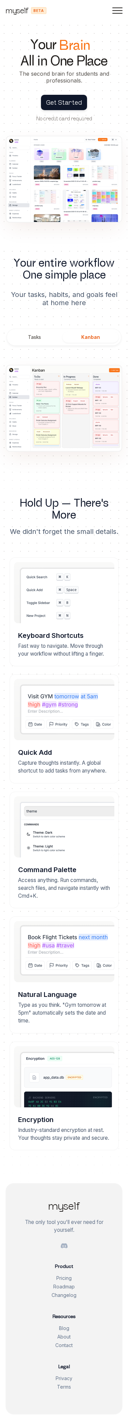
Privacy (64, 1378)
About (64, 1337)
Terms (64, 1387)
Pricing (64, 1278)
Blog (64, 1328)
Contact (64, 1345)
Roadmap (64, 1286)
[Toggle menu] (117, 10)
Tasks (34, 337)
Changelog (64, 1295)
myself (16, 10)
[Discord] (64, 1246)
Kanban (90, 337)
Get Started (64, 102)
